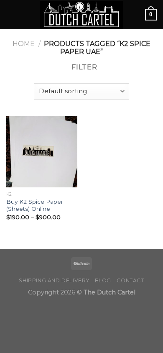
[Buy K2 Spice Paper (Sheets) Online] (41, 151)
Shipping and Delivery (54, 280)
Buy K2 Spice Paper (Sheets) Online (34, 205)
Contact (130, 280)
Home (24, 44)
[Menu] (11, 14)
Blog (103, 280)
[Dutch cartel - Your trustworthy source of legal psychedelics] (81, 15)
